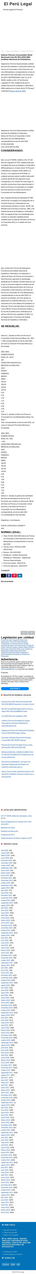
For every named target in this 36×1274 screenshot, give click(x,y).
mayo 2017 (5, 1082)
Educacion (21, 649)
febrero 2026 (5, 855)
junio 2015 (4, 1140)
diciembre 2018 (6, 1035)
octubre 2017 (5, 1070)
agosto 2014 (5, 1165)
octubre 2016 (5, 1100)
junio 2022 (4, 940)
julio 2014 (4, 1167)
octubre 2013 (5, 1190)
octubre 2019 (5, 1010)
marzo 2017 (5, 1087)
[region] (18, 110)
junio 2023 (4, 910)
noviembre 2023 (6, 898)
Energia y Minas (17, 647)
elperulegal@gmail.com (9, 669)
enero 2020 (5, 1003)
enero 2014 (5, 1182)
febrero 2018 (5, 1060)
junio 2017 (4, 1080)
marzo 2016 (5, 1117)
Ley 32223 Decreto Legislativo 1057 (14, 716)
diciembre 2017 (6, 1065)
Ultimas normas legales (11, 1235)
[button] (3, 575)
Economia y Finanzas (26, 645)
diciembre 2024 (6, 878)
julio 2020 (4, 988)
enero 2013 (5, 1212)
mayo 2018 (5, 1053)
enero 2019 (5, 1033)
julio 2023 (4, 908)
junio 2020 (4, 990)
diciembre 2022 (6, 925)
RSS (18, 1264)
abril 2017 (4, 1085)
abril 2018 (4, 1055)
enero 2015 (5, 1152)
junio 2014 (4, 1170)
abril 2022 (4, 945)
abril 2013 (4, 1205)
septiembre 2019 (7, 1013)
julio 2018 (4, 1048)
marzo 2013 (5, 1207)
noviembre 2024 (6, 880)
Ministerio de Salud (8, 828)
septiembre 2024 (7, 885)
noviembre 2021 (6, 958)
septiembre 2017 (7, 1072)
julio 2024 (4, 890)
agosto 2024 (5, 888)
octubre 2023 (5, 900)
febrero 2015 (5, 1150)
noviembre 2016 (6, 1097)
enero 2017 (5, 1092)
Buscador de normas (10, 1230)
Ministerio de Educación (9, 831)
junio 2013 (4, 1200)
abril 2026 (4, 850)
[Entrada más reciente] (24, 633)
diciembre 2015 (6, 1125)
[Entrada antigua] (31, 633)
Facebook (5, 1264)
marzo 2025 (5, 870)
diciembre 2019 (6, 1005)
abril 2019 (4, 1025)
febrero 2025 (5, 873)
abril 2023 (4, 915)
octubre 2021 (5, 960)
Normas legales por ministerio (13, 1254)
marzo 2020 (5, 998)
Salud (26, 647)
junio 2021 (4, 970)
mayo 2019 (5, 1023)
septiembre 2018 (7, 1043)
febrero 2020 (5, 1000)
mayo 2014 (5, 1172)
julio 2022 (4, 938)
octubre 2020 (5, 980)
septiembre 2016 (7, 1102)
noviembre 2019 (6, 1008)
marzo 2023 (5, 918)
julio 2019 (4, 1018)
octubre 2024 (5, 883)
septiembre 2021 (7, 963)
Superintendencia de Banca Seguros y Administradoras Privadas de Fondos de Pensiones (15, 654)
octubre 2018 (5, 1040)
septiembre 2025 (7, 868)
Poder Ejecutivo (6, 640)
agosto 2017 (5, 1075)
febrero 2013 (5, 1210)
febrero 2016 (5, 1120)
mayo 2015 (5, 1142)
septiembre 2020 (7, 983)
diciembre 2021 (6, 955)
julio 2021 (4, 968)
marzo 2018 (5, 1058)
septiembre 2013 (7, 1192)
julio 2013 (4, 1197)
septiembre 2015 (7, 1132)
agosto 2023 (5, 905)
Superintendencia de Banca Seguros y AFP (16, 838)
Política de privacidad (10, 1232)
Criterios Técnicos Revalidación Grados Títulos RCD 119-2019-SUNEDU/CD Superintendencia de (16, 723)
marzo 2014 (5, 1177)
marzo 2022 (5, 948)
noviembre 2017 (6, 1068)
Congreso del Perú (7, 835)
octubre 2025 (5, 865)
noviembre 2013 (6, 1187)
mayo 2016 (5, 1112)
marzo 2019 (5, 1028)
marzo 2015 (5, 1147)
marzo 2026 (5, 853)
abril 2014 (4, 1175)
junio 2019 (4, 1020)
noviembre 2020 (6, 978)
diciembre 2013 (6, 1185)
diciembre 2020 (6, 975)
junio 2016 (4, 1110)
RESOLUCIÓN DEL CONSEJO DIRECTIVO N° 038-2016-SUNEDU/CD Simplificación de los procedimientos (17, 754)
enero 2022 (5, 953)
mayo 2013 (5, 1202)
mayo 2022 (5, 943)
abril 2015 (4, 1145)
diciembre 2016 (6, 1095)
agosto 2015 (5, 1135)
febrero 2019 (5, 1030)
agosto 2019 (5, 1015)
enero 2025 (5, 875)
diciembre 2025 (6, 860)
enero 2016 (5, 1122)
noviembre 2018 (6, 1038)
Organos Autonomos (20, 640)
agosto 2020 (5, 985)
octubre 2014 (5, 1160)
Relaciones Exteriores (9, 649)
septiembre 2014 (7, 1162)
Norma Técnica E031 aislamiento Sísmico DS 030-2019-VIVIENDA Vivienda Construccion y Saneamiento (18, 774)
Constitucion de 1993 (10, 1252)
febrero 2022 (5, 950)
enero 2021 (5, 973)
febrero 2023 (5, 920)
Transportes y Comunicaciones (12, 643)
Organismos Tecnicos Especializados (14, 642)
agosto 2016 (5, 1105)
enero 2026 (5, 858)
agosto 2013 (5, 1195)
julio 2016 (4, 1107)
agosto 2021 (5, 965)
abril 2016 (4, 1115)
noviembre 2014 (6, 1157)
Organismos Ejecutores (18, 651)
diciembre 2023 (6, 895)
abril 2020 (4, 995)
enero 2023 (5, 923)
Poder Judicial (6, 647)
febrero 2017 (5, 1090)
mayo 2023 (5, 913)
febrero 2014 (5, 1180)
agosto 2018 (5, 1045)
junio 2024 (4, 893)
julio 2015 (4, 1137)
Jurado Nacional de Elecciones (14, 644)
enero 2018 (5, 1063)
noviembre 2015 (6, 1127)
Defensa (31, 647)
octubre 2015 (5, 1130)
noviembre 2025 (6, 863)
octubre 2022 (5, 930)
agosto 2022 (5, 935)
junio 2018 (4, 1050)
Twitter (13, 1264)
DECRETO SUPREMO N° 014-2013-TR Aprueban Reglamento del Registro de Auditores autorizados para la (16, 764)
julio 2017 (4, 1077)
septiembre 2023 (7, 903)
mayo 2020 (5, 993)
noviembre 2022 (6, 928)
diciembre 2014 (6, 1155)
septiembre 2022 (7, 933)
